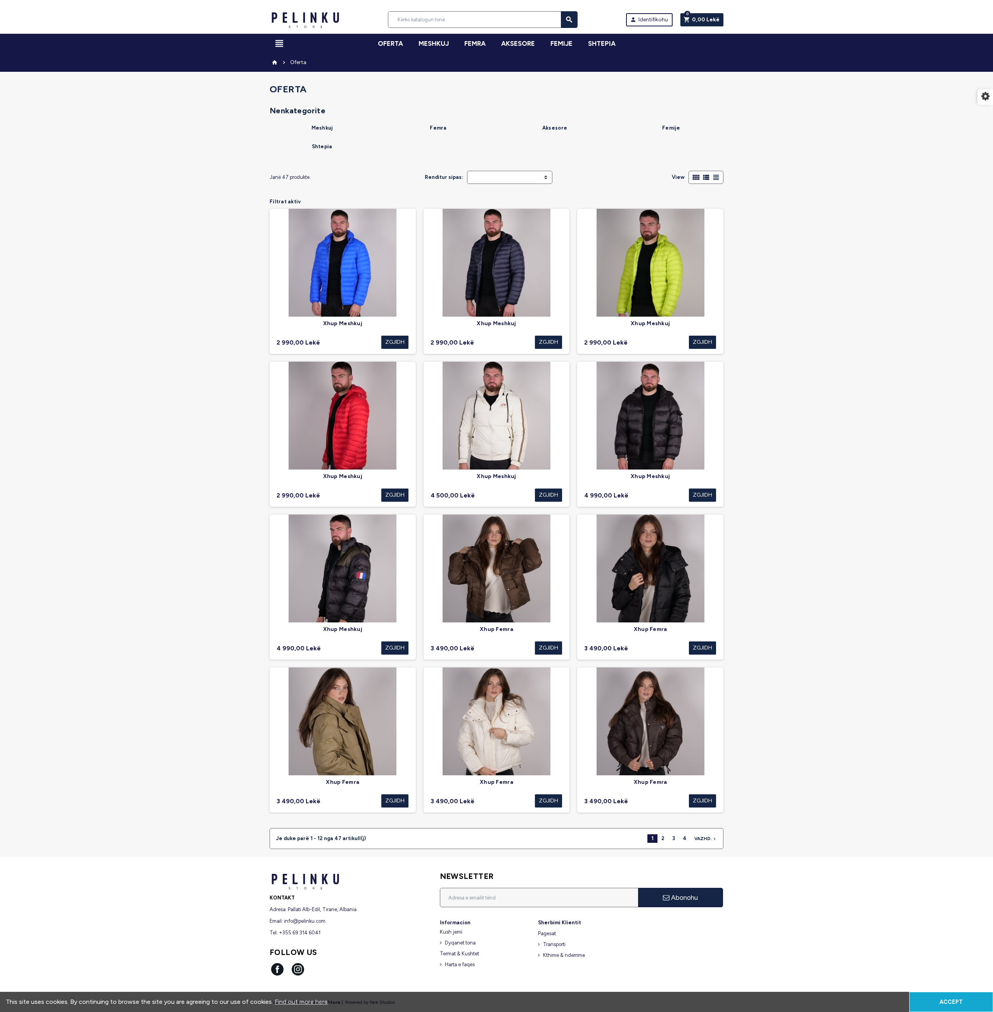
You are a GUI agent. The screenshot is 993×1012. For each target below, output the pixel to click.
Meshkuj (322, 128)
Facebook (277, 969)
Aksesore (554, 128)
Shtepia (602, 43)
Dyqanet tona (460, 943)
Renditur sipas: (444, 177)
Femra (438, 128)
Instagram (298, 969)
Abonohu (683, 897)
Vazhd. (705, 839)
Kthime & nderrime (564, 955)
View (678, 177)
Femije (671, 128)
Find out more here (301, 1001)
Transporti (554, 944)
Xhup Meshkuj (342, 323)
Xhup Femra (496, 629)
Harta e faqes (460, 964)
